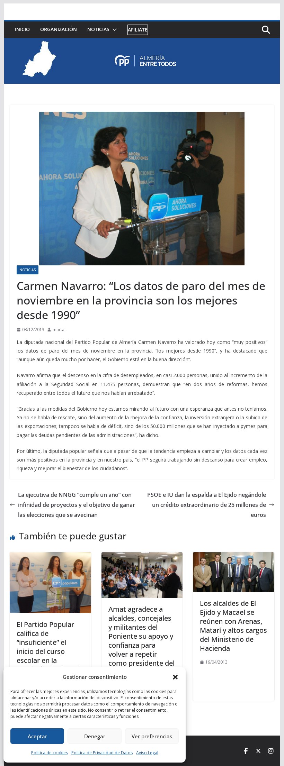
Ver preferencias (152, 736)
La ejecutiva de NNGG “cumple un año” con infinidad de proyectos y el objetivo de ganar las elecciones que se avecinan (76, 505)
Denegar (94, 736)
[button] (175, 677)
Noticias (98, 29)
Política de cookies (49, 753)
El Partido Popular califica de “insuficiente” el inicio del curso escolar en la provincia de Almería (49, 647)
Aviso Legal (147, 753)
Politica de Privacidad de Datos (102, 753)
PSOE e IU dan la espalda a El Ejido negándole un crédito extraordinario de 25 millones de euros (206, 505)
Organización (58, 29)
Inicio (22, 29)
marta (58, 329)
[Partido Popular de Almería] (141, 43)
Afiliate (138, 29)
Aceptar (37, 736)
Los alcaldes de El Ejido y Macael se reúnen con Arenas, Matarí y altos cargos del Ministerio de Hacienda (233, 626)
